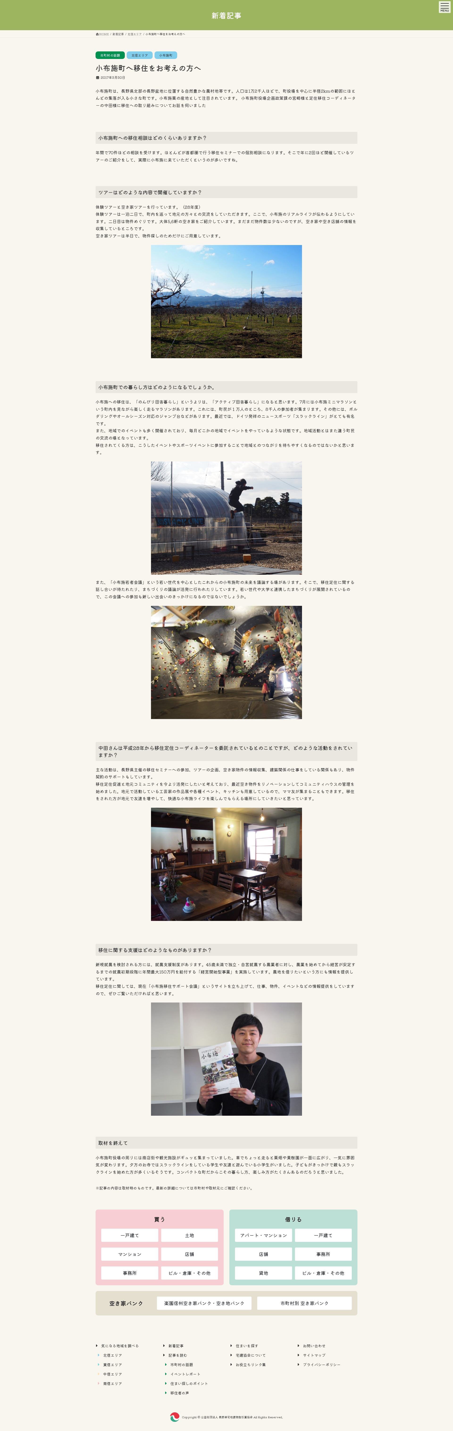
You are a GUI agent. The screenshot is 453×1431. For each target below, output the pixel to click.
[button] (129, 1235)
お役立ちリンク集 (251, 1364)
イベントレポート (185, 1374)
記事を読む (177, 1355)
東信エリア (112, 1364)
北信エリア (139, 55)
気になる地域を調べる (120, 1345)
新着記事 (176, 1345)
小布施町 (165, 55)
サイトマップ (314, 1355)
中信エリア (112, 1374)
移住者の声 (179, 1393)
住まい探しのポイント (189, 1383)
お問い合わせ (314, 1345)
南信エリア (112, 1383)
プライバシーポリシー (322, 1364)
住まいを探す (247, 1345)
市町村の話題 (110, 55)
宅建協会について (251, 1355)
